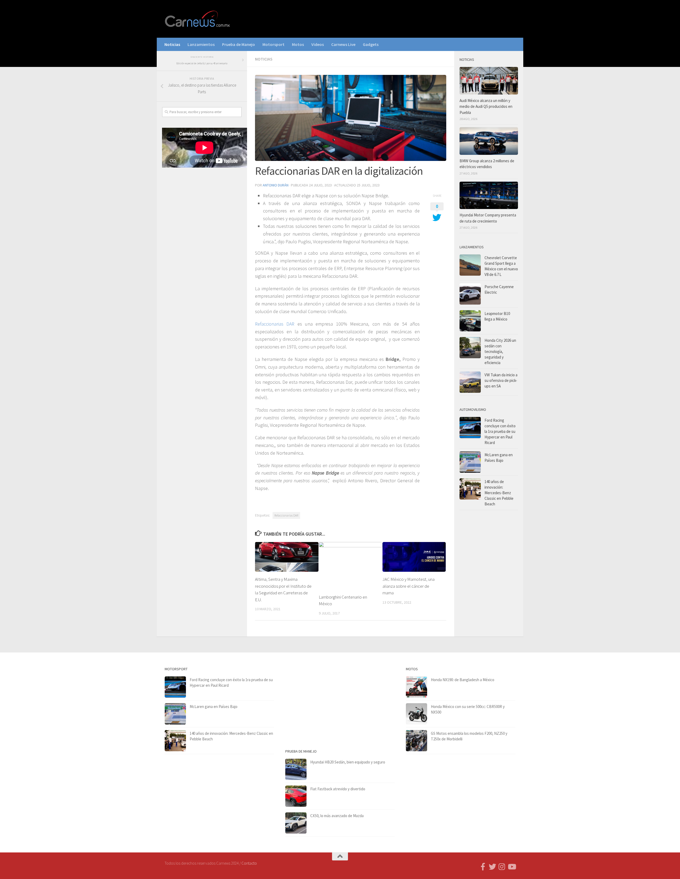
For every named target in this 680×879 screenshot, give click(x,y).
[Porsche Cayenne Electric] (470, 294)
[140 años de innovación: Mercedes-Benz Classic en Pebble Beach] (470, 489)
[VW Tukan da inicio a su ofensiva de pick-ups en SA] (470, 382)
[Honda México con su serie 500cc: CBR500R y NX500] (416, 713)
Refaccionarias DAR (274, 324)
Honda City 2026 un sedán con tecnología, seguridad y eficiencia (500, 351)
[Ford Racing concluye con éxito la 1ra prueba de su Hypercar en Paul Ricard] (470, 427)
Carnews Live (343, 44)
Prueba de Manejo (238, 44)
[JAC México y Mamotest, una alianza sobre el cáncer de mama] (414, 557)
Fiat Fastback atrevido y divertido (337, 788)
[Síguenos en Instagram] (502, 867)
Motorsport (273, 44)
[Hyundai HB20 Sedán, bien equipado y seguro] (296, 769)
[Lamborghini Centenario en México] (350, 566)
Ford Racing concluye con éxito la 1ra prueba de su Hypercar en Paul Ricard (500, 431)
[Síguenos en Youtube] (511, 867)
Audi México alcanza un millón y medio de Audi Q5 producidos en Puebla (486, 106)
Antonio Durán (275, 185)
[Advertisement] (202, 259)
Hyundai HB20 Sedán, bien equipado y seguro (347, 762)
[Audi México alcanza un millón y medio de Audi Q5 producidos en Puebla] (489, 81)
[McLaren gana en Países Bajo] (470, 462)
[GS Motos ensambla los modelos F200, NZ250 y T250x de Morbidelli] (416, 740)
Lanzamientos (201, 44)
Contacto (249, 863)
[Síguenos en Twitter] (492, 867)
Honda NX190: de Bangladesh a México (462, 679)
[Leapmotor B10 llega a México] (470, 320)
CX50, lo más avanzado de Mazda (337, 815)
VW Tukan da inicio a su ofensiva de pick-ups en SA (500, 380)
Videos (317, 44)
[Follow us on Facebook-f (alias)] (483, 867)
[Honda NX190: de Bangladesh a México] (416, 687)
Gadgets (371, 44)
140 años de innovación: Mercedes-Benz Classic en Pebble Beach (498, 492)
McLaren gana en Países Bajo (213, 706)
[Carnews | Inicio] (198, 19)
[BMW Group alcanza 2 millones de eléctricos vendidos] (489, 141)
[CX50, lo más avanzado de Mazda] (296, 823)
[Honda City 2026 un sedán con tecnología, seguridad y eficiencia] (470, 347)
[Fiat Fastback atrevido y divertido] (296, 796)
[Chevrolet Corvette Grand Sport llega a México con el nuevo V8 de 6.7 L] (470, 265)
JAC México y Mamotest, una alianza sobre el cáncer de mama (408, 586)
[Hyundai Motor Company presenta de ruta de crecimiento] (489, 195)
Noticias (172, 44)
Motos (298, 44)
